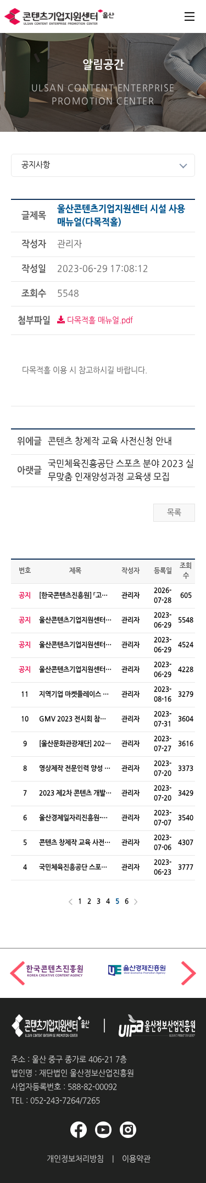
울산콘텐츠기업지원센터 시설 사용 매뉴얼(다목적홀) (72, 621)
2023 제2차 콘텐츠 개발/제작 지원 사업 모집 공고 (73, 794)
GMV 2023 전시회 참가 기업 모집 (72, 720)
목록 (174, 513)
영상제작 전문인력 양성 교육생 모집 (74, 769)
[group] (61, 970)
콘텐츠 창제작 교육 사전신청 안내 (110, 442)
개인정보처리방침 (75, 1159)
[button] (188, 973)
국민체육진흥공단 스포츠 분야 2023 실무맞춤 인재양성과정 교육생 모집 (121, 470)
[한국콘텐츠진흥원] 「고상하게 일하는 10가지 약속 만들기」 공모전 (73, 596)
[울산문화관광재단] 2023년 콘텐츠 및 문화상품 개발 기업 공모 (74, 744)
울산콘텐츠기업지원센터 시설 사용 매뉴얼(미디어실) (72, 645)
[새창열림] (149, 1025)
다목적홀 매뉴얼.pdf (99, 320)
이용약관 (136, 1159)
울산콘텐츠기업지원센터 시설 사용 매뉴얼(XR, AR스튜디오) (73, 670)
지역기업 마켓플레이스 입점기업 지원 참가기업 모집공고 (74, 695)
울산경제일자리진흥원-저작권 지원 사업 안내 (73, 818)
